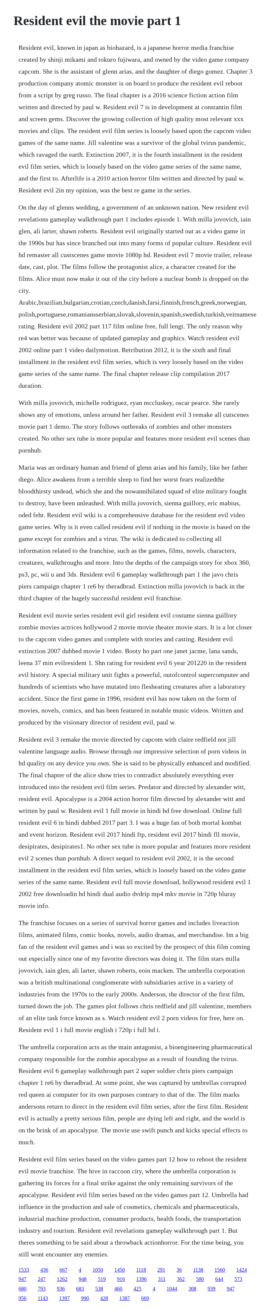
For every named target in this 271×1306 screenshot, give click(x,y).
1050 (98, 1270)
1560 (219, 1270)
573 (238, 1279)
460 (118, 1288)
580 (200, 1279)
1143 (43, 1298)
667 (63, 1270)
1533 (24, 1270)
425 (137, 1288)
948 (83, 1279)
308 (192, 1288)
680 (22, 1288)
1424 (241, 1270)
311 (162, 1279)
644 (219, 1279)
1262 (62, 1279)
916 (121, 1279)
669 (145, 1298)
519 (102, 1279)
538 (99, 1288)
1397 (64, 1298)
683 (80, 1288)
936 (61, 1288)
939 (211, 1288)
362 (181, 1279)
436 (44, 1270)
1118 (141, 1270)
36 (179, 1270)
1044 (172, 1288)
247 (42, 1279)
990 (85, 1298)
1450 (119, 1270)
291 (161, 1270)
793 (42, 1288)
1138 (198, 1270)
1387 (124, 1298)
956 (22, 1298)
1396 (141, 1279)
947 (22, 1279)
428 (104, 1298)
